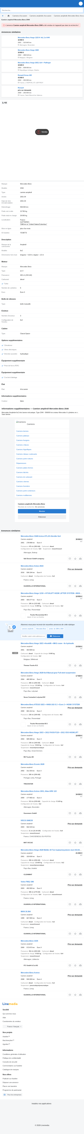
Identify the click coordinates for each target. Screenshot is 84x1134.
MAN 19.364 (26, 911)
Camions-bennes (22, 431)
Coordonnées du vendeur (12, 1021)
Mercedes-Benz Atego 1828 (28, 50)
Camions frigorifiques (23, 449)
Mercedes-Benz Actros (30, 973)
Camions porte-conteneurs (25, 491)
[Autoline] (8, 15)
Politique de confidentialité (12, 1058)
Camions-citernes (22, 481)
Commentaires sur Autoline (12, 1066)
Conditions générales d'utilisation (14, 1054)
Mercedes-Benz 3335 (29, 941)
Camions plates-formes (24, 468)
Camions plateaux (22, 436)
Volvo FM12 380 (27, 882)
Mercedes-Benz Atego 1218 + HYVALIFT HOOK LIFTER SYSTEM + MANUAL (52, 593)
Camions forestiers (23, 486)
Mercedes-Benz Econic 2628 (32, 764)
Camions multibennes (24, 495)
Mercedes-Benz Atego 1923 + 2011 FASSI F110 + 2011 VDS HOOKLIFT (49, 732)
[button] (80, 3)
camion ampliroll (26, 192)
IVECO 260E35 (27, 820)
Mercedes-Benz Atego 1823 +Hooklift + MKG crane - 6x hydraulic (47, 643)
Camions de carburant (24, 477)
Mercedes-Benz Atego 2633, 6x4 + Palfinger (34, 63)
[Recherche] (81, 10)
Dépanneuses (21, 463)
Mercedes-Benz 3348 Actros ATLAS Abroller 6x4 (41, 536)
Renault (21, 88)
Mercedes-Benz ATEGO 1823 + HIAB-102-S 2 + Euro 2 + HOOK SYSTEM (50, 704)
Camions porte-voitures (24, 459)
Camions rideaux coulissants (26, 454)
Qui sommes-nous (9, 1014)
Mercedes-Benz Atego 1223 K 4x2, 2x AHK (34, 37)
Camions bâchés (22, 472)
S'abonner (56, 636)
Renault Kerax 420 (25, 75)
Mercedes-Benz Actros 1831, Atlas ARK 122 (39, 791)
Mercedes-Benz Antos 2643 (32, 566)
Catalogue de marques (11, 1069)
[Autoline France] (14, 3)
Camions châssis (22, 445)
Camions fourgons (22, 440)
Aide (4, 1017)
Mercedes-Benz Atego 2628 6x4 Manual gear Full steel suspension (48, 673)
